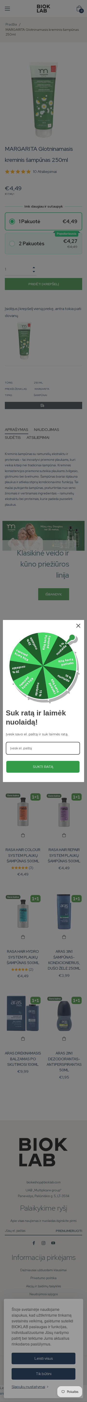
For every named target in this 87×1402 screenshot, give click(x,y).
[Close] (78, 626)
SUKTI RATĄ (43, 766)
